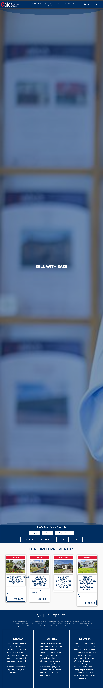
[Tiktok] (97, 4)
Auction (51, 5)
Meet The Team (36, 3)
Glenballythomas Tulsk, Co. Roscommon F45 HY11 (18, 580)
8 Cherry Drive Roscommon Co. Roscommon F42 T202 (63, 582)
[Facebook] (85, 4)
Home (27, 3)
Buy (45, 3)
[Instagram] (89, 4)
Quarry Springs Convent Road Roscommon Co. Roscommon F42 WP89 (87, 583)
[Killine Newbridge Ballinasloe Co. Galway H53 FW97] (39, 566)
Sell (59, 3)
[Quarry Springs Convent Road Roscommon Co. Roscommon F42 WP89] (87, 566)
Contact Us (72, 3)
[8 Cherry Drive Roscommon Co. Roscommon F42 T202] (63, 566)
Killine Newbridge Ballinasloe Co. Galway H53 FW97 (39, 581)
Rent (64, 3)
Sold (52, 3)
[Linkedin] (93, 4)
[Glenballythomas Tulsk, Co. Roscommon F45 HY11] (15, 566)
